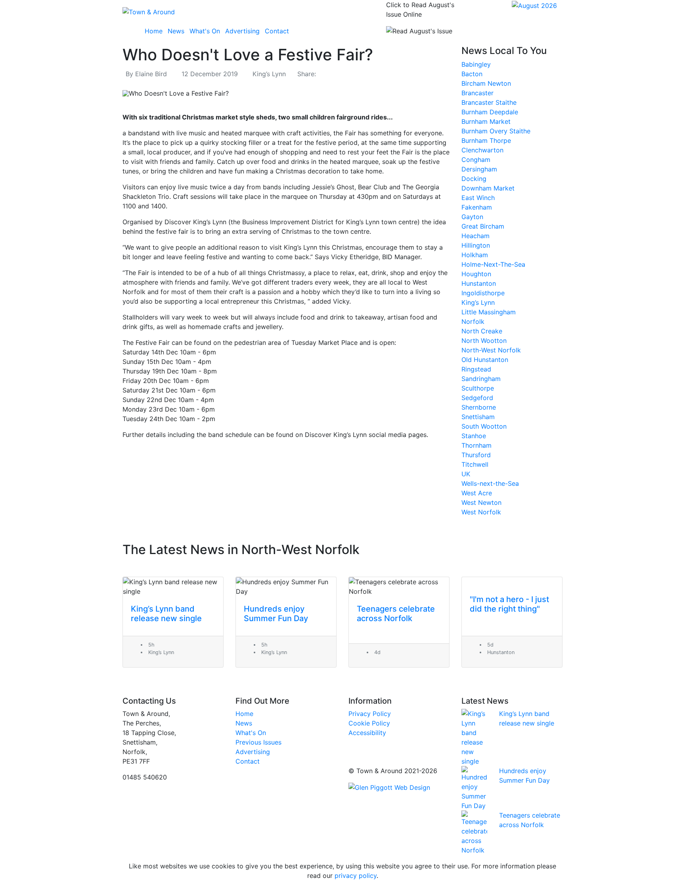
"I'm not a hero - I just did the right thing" (509, 604)
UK (465, 474)
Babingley (476, 64)
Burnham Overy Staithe (495, 131)
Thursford (476, 455)
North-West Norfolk (491, 350)
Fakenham (476, 207)
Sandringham (481, 379)
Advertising (242, 31)
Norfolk (472, 321)
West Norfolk (481, 512)
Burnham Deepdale (489, 112)
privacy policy (356, 876)
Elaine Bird (151, 74)
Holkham (474, 255)
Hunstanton (478, 283)
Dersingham (479, 169)
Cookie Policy (369, 723)
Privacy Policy (369, 714)
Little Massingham (488, 312)
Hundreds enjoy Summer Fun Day (276, 613)
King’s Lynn (269, 74)
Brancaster (477, 93)
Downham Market (488, 188)
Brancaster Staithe (489, 102)
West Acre (476, 493)
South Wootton (484, 426)
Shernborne (478, 407)
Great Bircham (482, 226)
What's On (204, 31)
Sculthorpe (477, 388)
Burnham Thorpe (486, 140)
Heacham (475, 236)
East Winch (478, 198)
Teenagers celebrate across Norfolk (396, 613)
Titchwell (474, 464)
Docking (473, 179)
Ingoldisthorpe (483, 293)
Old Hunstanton (484, 360)
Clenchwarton (482, 150)
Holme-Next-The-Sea (493, 264)
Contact (277, 31)
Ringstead (476, 369)
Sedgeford (477, 398)
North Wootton (484, 340)
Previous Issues (258, 742)
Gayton (472, 217)
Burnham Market (486, 121)
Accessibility (367, 733)
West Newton (481, 502)
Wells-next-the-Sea (490, 483)
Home (154, 31)
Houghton (476, 274)
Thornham (476, 445)
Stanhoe (473, 436)
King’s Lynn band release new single (166, 613)
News (176, 31)
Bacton (471, 74)
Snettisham (478, 417)
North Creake (481, 331)
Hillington (475, 245)
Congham (475, 160)
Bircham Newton (486, 83)
